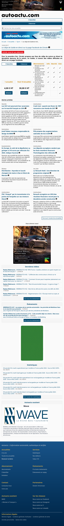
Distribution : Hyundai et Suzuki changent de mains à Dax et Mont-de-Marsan (16, 173)
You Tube (35, 168)
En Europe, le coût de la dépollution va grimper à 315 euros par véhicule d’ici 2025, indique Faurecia (16, 150)
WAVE (3, 499)
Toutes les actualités (8, 456)
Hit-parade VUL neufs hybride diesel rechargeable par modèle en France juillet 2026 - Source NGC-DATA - (29, 393)
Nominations (5, 129)
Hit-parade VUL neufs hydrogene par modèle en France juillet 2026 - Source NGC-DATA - (32, 373)
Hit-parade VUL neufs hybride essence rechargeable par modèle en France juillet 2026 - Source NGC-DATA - (30, 383)
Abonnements (6, 469)
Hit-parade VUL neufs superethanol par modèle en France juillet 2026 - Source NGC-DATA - (31, 369)
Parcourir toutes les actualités (51, 218)
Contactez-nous (7, 486)
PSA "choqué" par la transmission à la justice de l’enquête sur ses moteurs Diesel (16, 196)
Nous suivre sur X (38, 505)
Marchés (4, 104)
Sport (18, 42)
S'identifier (32, 20)
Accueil (4, 42)
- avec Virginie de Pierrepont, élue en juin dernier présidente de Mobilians (31, 309)
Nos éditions (37, 456)
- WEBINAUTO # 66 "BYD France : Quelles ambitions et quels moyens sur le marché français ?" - (32, 270)
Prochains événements (40, 469)
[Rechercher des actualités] (61, 28)
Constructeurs (37, 104)
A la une (4, 453)
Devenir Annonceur (39, 486)
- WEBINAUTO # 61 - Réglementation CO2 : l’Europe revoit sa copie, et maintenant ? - (31, 294)
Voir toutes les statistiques (32, 397)
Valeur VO (36, 459)
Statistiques (36, 453)
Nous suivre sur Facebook (41, 499)
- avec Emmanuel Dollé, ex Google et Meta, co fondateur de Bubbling (31, 315)
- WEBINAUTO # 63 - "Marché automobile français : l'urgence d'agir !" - (31, 285)
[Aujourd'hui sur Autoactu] (32, 15)
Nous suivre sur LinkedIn (40, 508)
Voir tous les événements (32, 299)
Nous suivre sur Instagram (41, 502)
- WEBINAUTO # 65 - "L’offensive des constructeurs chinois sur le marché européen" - (29, 275)
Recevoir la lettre (7, 459)
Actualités (11, 42)
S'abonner (32, 23)
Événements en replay (40, 472)
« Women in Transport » (9, 502)
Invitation (5, 475)
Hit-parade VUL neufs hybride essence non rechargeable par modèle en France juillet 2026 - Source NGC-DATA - (32, 388)
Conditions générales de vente (41, 517)
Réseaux (4, 168)
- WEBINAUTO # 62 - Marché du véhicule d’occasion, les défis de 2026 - (31, 290)
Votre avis (5, 489)
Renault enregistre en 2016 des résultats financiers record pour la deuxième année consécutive (46, 196)
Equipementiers (6, 146)
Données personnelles (8, 520)
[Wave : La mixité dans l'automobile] (26, 415)
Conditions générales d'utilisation (22, 517)
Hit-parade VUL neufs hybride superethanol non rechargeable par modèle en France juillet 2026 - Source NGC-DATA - (31, 378)
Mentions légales (6, 517)
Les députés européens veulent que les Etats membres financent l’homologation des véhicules (46, 150)
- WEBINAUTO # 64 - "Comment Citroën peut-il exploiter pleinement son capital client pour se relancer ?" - (32, 280)
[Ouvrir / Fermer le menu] (3, 28)
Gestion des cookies (21, 520)
